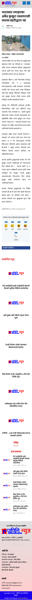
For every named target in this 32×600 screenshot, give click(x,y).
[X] (16, 543)
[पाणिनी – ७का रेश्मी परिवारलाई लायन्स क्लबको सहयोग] (16, 420)
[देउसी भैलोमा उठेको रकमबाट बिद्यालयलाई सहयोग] (16, 332)
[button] (24, 3)
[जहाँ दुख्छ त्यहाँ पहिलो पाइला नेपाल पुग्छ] (16, 303)
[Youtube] (20, 543)
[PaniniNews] (9, 3)
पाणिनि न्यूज (9, 26)
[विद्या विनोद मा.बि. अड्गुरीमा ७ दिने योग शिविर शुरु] (16, 361)
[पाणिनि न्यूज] (4, 27)
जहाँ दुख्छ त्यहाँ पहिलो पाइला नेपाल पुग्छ (16, 317)
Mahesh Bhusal (23, 598)
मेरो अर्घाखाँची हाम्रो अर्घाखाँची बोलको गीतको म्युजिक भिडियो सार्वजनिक (16, 287)
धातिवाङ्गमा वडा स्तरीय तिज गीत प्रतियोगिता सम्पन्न (16, 405)
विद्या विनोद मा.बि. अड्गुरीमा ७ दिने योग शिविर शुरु (16, 375)
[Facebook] (12, 543)
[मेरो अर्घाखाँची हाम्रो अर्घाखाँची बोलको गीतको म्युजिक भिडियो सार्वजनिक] (16, 273)
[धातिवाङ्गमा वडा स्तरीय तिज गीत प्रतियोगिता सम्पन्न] (16, 391)
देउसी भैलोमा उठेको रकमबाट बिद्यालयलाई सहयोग (16, 346)
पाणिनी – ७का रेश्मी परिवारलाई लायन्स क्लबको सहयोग (16, 434)
